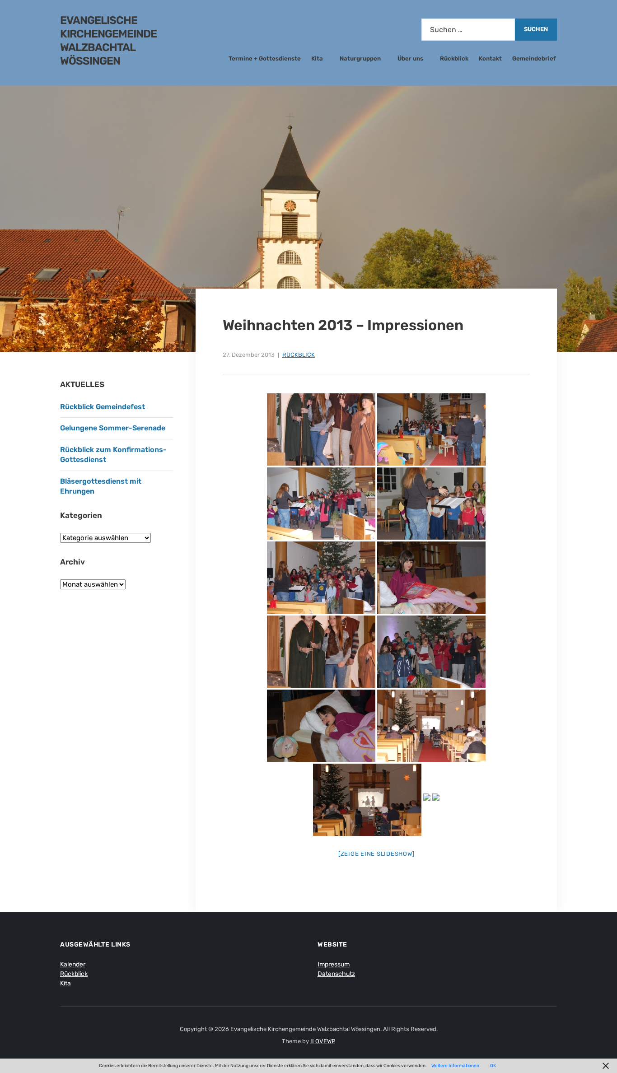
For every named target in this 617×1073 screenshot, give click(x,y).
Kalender (72, 964)
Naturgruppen (360, 58)
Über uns (410, 58)
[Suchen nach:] (468, 30)
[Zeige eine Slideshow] (376, 853)
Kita (317, 58)
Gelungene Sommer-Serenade (113, 428)
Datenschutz (336, 974)
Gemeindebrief (534, 58)
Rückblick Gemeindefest (102, 406)
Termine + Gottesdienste (265, 58)
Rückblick (454, 58)
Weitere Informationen (455, 1065)
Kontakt (490, 58)
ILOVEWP (322, 1041)
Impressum (334, 964)
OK (493, 1065)
